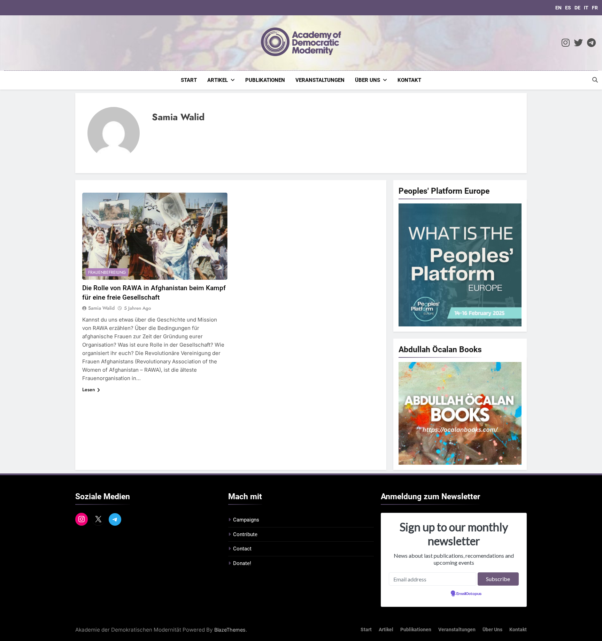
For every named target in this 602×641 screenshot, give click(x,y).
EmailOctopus (468, 594)
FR (595, 7)
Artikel (217, 80)
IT (586, 7)
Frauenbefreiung (107, 272)
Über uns (367, 80)
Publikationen (265, 80)
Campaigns (246, 520)
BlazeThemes (230, 630)
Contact (242, 549)
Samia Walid (101, 307)
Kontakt (409, 80)
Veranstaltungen (320, 80)
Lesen (88, 389)
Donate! (242, 563)
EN (558, 7)
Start (189, 80)
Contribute (245, 534)
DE (577, 7)
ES (568, 7)
